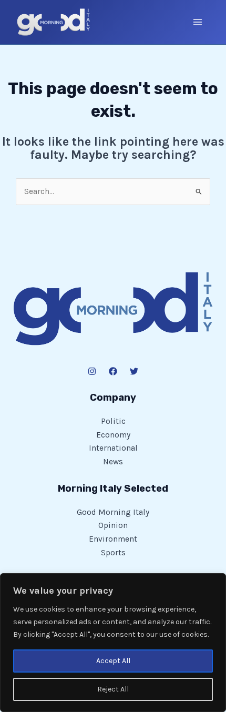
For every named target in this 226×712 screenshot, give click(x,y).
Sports (113, 552)
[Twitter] (134, 371)
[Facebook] (113, 371)
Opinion (113, 525)
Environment (113, 539)
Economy (113, 435)
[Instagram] (92, 371)
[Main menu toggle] (198, 22)
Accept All (113, 660)
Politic (113, 421)
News (113, 461)
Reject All (113, 689)
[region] (113, 642)
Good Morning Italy (113, 512)
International (113, 448)
